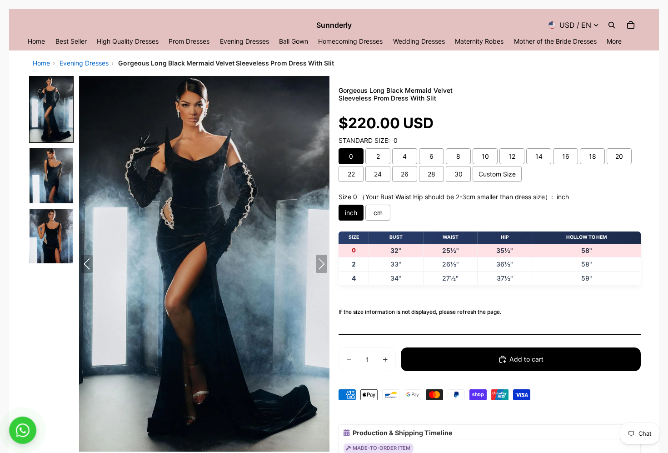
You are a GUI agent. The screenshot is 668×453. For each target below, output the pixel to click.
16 (565, 156)
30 (458, 174)
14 (539, 156)
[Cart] (631, 25)
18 (592, 156)
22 (351, 174)
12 (511, 156)
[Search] (612, 25)
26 (405, 174)
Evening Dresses (84, 63)
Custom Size (497, 174)
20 (619, 156)
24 (378, 174)
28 (431, 174)
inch (351, 212)
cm (378, 212)
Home (41, 63)
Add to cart (526, 359)
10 (485, 156)
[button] (51, 109)
